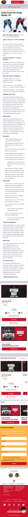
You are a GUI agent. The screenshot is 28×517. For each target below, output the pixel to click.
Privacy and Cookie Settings (19, 501)
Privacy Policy (14, 499)
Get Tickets (17, 2)
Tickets (15, 319)
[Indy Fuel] (4, 2)
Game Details (14, 323)
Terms (20, 499)
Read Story (14, 349)
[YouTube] (23, 505)
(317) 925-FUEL (6, 494)
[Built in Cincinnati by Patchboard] (14, 511)
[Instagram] (9, 505)
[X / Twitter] (14, 505)
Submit (14, 463)
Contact (8, 499)
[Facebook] (4, 505)
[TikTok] (19, 505)
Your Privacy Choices (7, 501)
